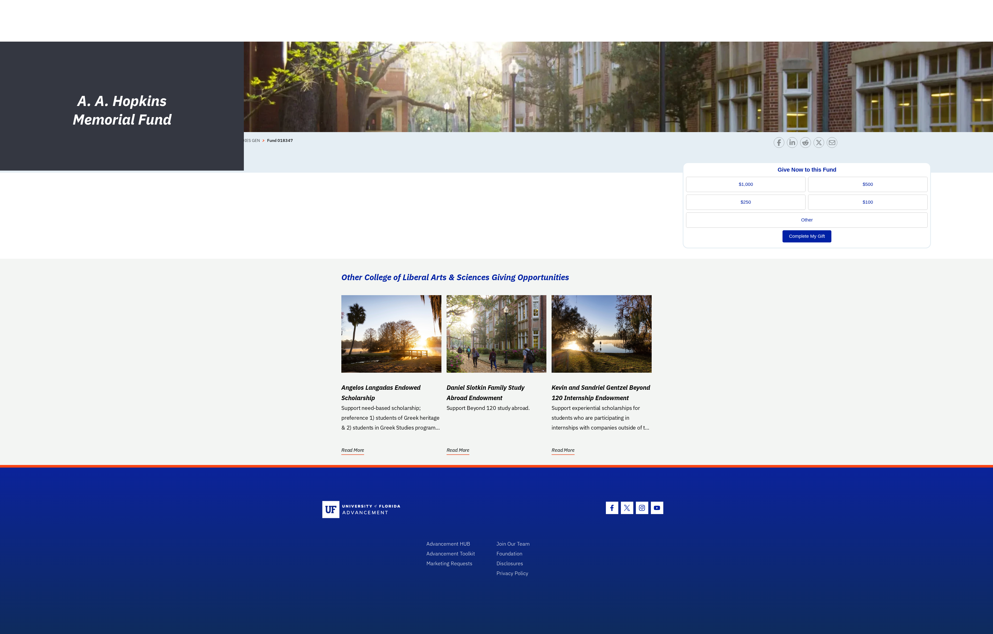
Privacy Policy (512, 573)
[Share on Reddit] (806, 143)
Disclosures (509, 563)
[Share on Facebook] (780, 143)
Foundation (509, 553)
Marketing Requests (449, 563)
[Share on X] (820, 143)
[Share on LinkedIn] (793, 143)
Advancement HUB (448, 543)
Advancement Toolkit (450, 553)
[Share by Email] (833, 143)
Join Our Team (513, 543)
